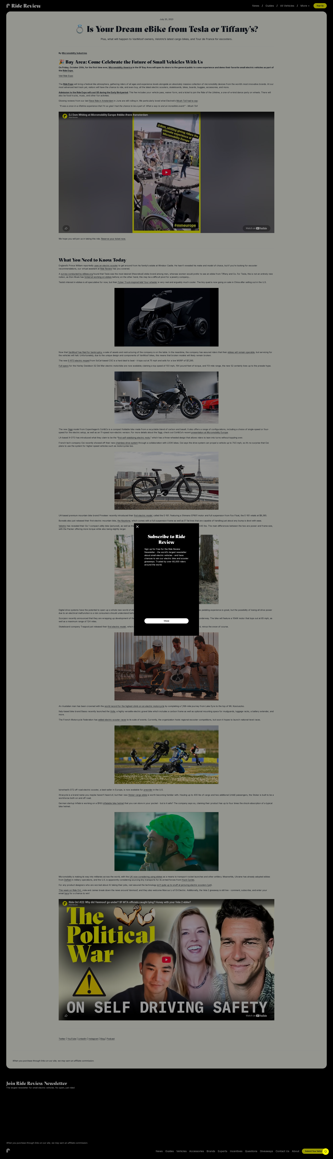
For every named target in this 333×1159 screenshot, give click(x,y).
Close (166, 621)
